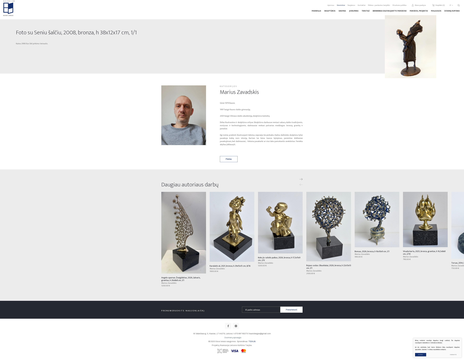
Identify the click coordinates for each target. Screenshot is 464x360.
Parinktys (453, 355)
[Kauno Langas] (8, 9)
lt (450, 5)
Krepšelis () (440, 5)
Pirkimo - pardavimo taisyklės (379, 5)
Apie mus (330, 5)
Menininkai (341, 5)
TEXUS (252, 341)
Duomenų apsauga (232, 338)
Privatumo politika (399, 5)
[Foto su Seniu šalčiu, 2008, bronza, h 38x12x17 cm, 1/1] (410, 46)
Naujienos (351, 5)
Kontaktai (361, 5)
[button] (301, 179)
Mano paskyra (420, 5)
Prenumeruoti (291, 310)
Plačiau (229, 159)
